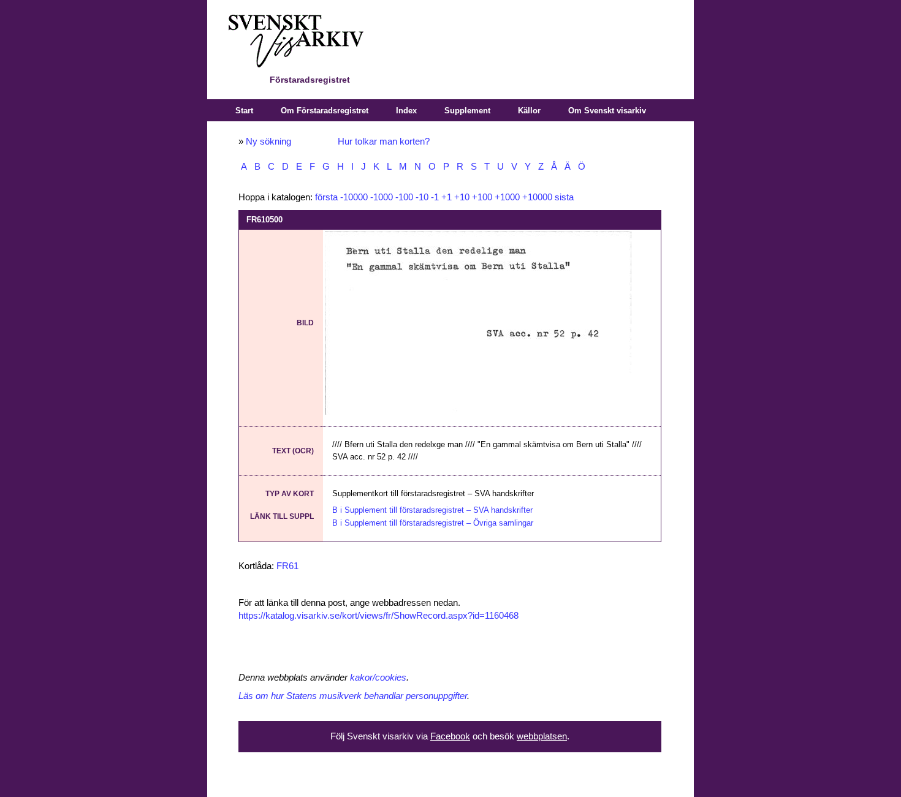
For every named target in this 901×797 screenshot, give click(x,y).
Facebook (450, 736)
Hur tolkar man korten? (384, 141)
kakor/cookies (378, 677)
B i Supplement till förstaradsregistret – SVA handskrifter (432, 510)
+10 (462, 197)
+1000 (507, 197)
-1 (435, 197)
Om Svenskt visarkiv (607, 110)
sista (564, 197)
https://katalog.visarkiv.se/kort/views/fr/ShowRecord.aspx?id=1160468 (378, 616)
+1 (446, 197)
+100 (482, 197)
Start (244, 110)
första (326, 197)
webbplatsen (542, 736)
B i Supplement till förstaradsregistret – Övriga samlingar (432, 522)
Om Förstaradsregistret (324, 110)
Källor (529, 110)
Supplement (467, 110)
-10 (422, 197)
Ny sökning (268, 141)
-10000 (354, 197)
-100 (404, 197)
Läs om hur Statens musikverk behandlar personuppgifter (352, 696)
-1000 (381, 197)
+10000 (537, 197)
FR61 (287, 566)
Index (406, 110)
